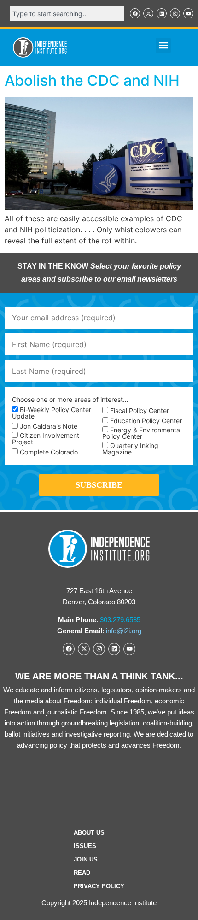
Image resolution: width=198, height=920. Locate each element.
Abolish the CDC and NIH (92, 80)
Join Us (86, 859)
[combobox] (67, 13)
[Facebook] (135, 13)
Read (82, 872)
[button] (163, 45)
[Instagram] (175, 13)
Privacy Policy (99, 886)
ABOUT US (89, 832)
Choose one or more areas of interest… (70, 399)
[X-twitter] (148, 13)
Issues (85, 846)
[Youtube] (188, 13)
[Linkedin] (162, 13)
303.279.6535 (120, 620)
